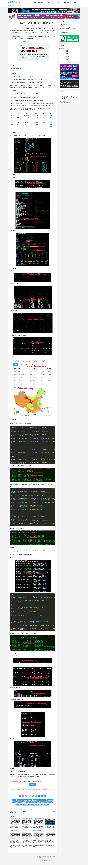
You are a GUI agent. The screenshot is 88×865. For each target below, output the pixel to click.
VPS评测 (52, 2)
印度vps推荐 (19, 804)
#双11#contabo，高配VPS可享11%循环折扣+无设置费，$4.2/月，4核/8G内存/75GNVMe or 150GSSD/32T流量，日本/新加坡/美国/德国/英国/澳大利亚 (15, 844)
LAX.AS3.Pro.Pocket (47, 857)
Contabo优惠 (35, 800)
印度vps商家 (43, 802)
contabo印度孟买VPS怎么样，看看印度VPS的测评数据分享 (32, 23)
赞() (38, 25)
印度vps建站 (49, 802)
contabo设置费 (29, 802)
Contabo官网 (50, 800)
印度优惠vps (32, 804)
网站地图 (45, 860)
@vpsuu (63, 25)
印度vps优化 (36, 802)
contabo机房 (15, 802)
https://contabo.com (17, 68)
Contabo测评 (22, 802)
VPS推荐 (58, 2)
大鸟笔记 (11, 2)
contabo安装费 (43, 800)
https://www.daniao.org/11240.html (26, 76)
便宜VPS (69, 2)
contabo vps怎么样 (28, 800)
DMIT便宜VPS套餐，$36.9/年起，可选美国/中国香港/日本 (30, 781)
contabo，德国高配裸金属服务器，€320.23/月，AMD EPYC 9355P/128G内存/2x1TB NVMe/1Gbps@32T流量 (50, 843)
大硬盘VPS (75, 2)
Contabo (14, 800)
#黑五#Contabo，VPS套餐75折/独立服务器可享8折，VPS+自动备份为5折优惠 (50, 827)
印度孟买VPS (39, 804)
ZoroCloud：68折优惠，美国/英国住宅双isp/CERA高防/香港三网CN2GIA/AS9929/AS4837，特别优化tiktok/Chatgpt (21, 811)
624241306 (65, 24)
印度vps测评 (25, 804)
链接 (51, 115)
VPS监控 (34, 2)
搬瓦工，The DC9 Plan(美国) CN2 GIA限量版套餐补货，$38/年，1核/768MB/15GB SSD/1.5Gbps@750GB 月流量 (44, 810)
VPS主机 (64, 2)
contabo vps (19, 800)
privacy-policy (49, 860)
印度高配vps (45, 804)
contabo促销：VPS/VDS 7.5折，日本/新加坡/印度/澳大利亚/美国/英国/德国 (27, 827)
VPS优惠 (47, 2)
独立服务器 (40, 2)
